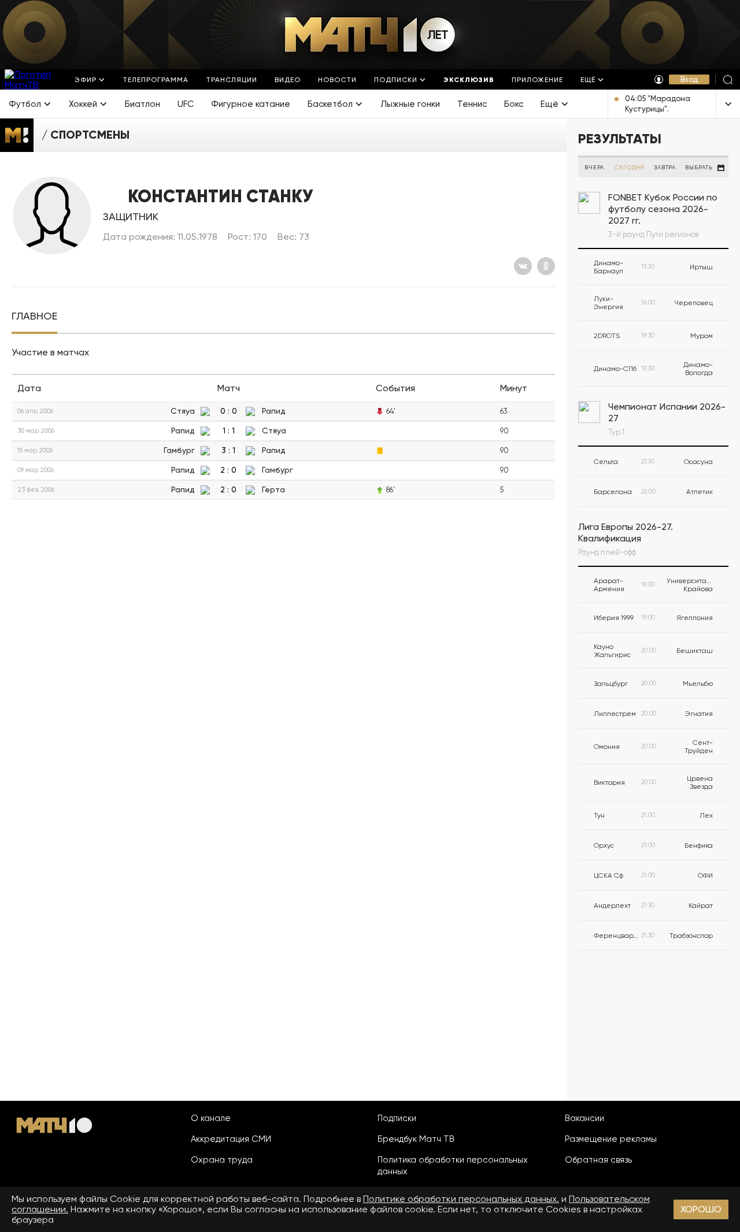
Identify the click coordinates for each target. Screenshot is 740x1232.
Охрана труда (222, 1160)
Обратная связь (598, 1160)
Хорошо (701, 1209)
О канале (211, 1118)
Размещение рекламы (611, 1139)
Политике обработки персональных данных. (461, 1198)
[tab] (34, 316)
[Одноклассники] (546, 266)
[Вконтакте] (523, 266)
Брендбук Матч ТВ (416, 1139)
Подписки (397, 1118)
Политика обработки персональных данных (453, 1166)
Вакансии (584, 1118)
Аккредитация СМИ (231, 1139)
